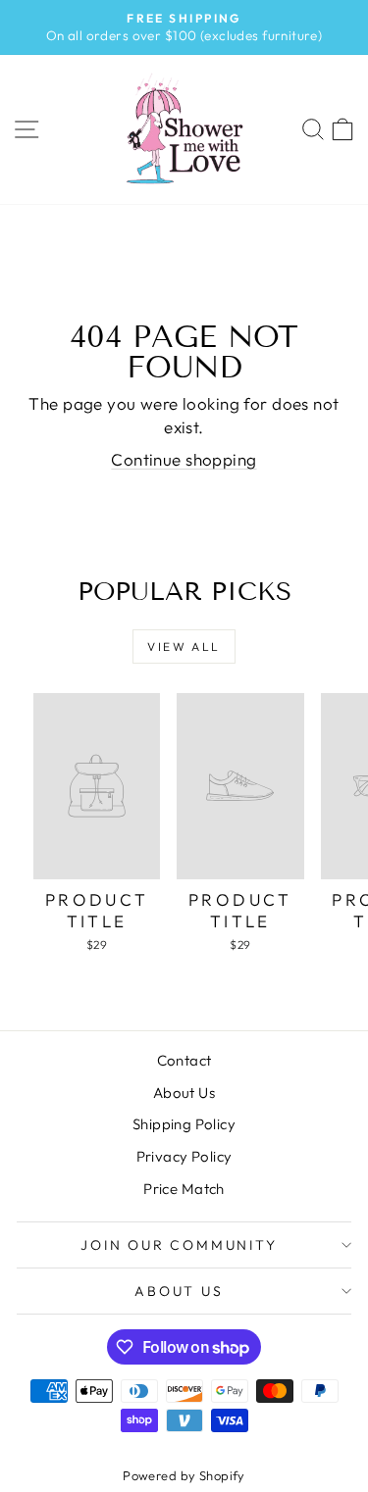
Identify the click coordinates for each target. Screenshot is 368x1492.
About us (178, 1291)
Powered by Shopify (184, 1475)
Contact (184, 1060)
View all (183, 646)
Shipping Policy (184, 1124)
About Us (184, 1092)
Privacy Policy (184, 1156)
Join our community (178, 1245)
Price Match (184, 1188)
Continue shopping (183, 459)
